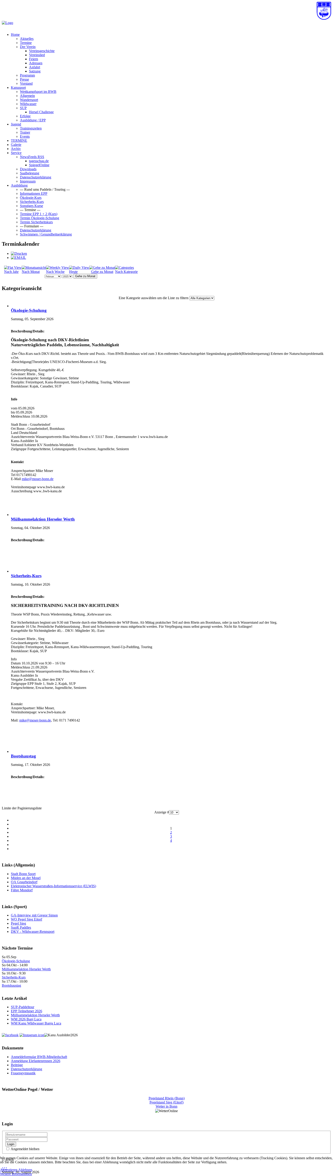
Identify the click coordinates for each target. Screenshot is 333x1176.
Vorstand (26, 83)
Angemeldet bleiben (24, 1149)
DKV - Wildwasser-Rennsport (32, 931)
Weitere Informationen (16, 1174)
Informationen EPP (33, 193)
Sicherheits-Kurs (32, 202)
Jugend (16, 124)
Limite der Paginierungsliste (22, 808)
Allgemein (27, 96)
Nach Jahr (11, 272)
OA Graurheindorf (24, 882)
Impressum (28, 181)
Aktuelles (27, 39)
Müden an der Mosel (26, 878)
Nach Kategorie (126, 272)
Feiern (33, 59)
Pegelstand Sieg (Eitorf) (166, 1102)
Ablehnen (25, 1170)
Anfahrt (34, 67)
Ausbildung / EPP (33, 120)
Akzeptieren (8, 1170)
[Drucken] (19, 253)
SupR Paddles (21, 927)
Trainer (25, 132)
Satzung (35, 71)
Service (16, 153)
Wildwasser (28, 104)
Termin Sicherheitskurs (36, 222)
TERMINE (19, 140)
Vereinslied (37, 55)
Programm (27, 75)
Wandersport (29, 100)
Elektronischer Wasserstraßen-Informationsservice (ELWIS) (53, 886)
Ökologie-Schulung (29, 310)
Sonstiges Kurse (31, 206)
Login (10, 1144)
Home (15, 34)
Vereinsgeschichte (42, 51)
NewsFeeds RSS (32, 157)
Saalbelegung (29, 173)
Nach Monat (31, 272)
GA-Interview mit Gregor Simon (34, 915)
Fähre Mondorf (22, 890)
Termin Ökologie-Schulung (39, 218)
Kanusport (18, 87)
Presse (24, 79)
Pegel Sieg (18, 923)
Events (25, 136)
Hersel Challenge (41, 112)
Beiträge (17, 1065)
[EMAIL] (18, 258)
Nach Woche (55, 272)
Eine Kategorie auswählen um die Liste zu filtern (153, 298)
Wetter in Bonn (166, 1106)
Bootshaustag (23, 756)
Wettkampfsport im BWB (38, 92)
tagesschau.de (39, 161)
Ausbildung (19, 185)
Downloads (28, 169)
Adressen (35, 63)
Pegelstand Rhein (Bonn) (167, 1098)
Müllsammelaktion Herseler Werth (43, 519)
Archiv (16, 149)
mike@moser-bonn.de (37, 479)
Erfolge (25, 116)
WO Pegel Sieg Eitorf (26, 919)
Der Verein (28, 47)
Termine (26, 43)
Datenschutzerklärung (35, 177)
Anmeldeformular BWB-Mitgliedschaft (39, 1057)
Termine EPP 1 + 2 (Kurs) (38, 214)
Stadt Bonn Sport (23, 874)
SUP (23, 108)
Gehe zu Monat (102, 272)
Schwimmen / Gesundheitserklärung (46, 234)
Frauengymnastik (23, 1073)
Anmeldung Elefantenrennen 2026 (35, 1061)
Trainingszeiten (31, 128)
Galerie (16, 145)
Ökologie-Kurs (30, 198)
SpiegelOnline (39, 165)
